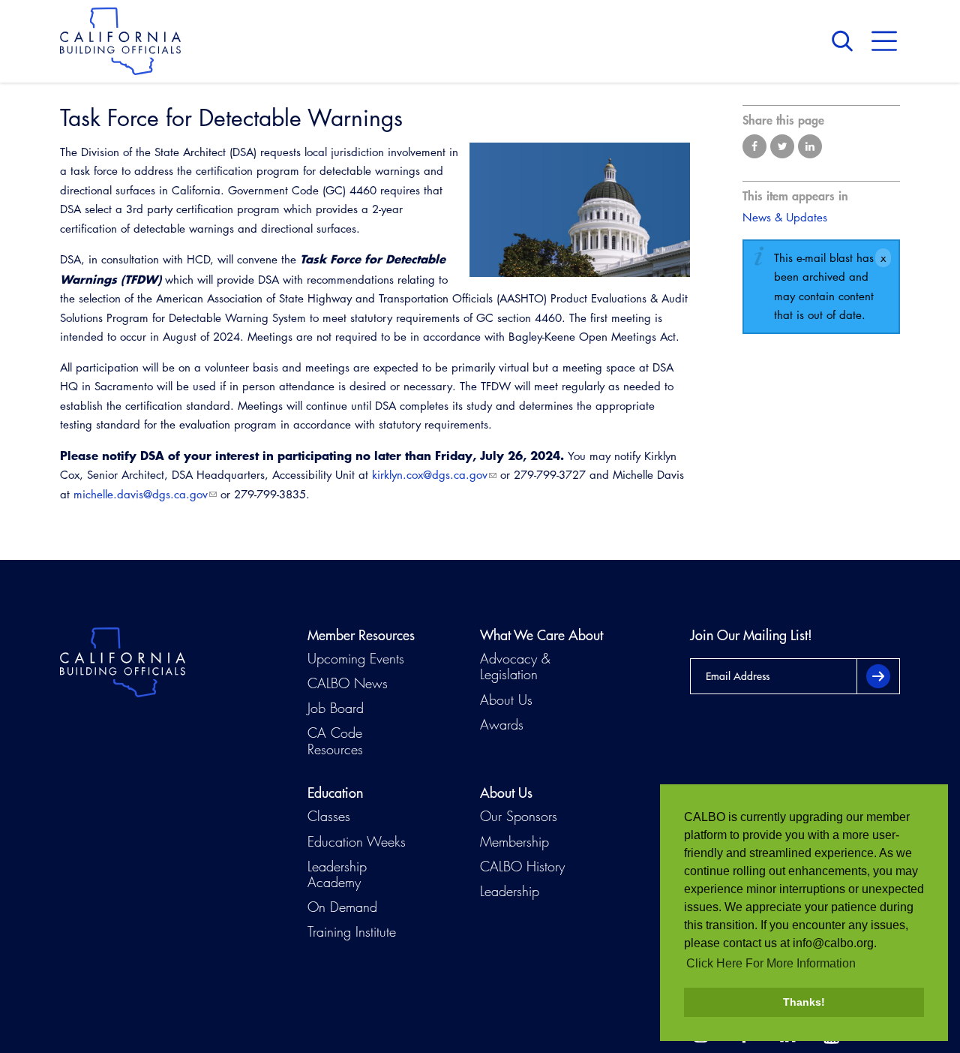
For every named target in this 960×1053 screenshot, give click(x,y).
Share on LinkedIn (810, 146)
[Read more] (580, 210)
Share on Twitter (782, 146)
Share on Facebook (754, 146)
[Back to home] (120, 41)
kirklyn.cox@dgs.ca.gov (430, 475)
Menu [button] (884, 41)
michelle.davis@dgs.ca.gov (141, 494)
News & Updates (784, 217)
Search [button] (846, 41)
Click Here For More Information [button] (771, 963)
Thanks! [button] (804, 1002)
